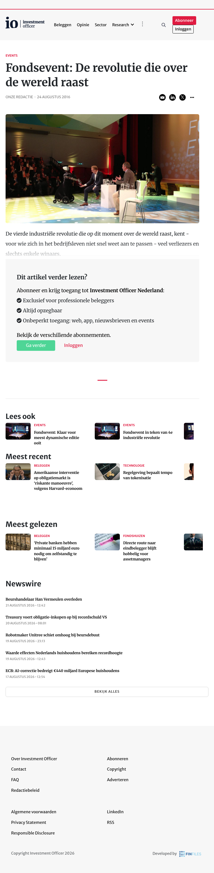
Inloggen (183, 29)
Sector (101, 24)
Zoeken (163, 24)
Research (120, 24)
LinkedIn (115, 811)
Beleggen (62, 24)
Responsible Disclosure (33, 833)
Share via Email (162, 97)
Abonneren (117, 758)
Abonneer (184, 20)
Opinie (83, 24)
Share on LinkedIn (172, 97)
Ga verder (36, 345)
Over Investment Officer (34, 758)
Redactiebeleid (25, 790)
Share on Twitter (182, 97)
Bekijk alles (107, 692)
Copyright (116, 769)
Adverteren (117, 779)
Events (12, 56)
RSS (110, 822)
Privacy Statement (28, 822)
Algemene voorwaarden (33, 811)
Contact (18, 769)
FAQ (15, 779)
